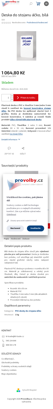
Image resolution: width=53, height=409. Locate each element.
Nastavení (15, 228)
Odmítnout (11, 215)
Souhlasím (35, 228)
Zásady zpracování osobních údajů (23, 220)
